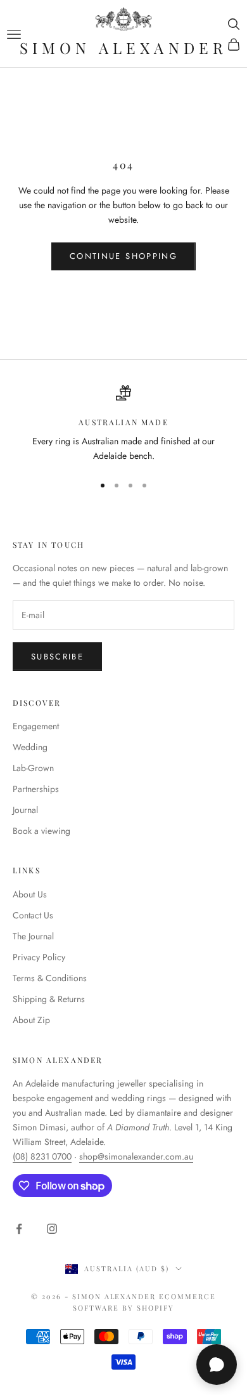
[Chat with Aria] (216, 1364)
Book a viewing (41, 830)
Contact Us (33, 915)
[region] (123, 424)
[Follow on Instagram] (52, 1228)
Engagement (36, 726)
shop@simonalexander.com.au (136, 1156)
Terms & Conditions (50, 978)
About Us (30, 894)
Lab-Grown (33, 768)
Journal (25, 809)
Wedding (30, 747)
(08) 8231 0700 (42, 1156)
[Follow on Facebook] (19, 1228)
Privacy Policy (39, 957)
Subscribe (57, 657)
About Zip (31, 1020)
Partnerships (36, 789)
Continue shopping (123, 256)
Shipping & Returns (49, 999)
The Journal (33, 936)
